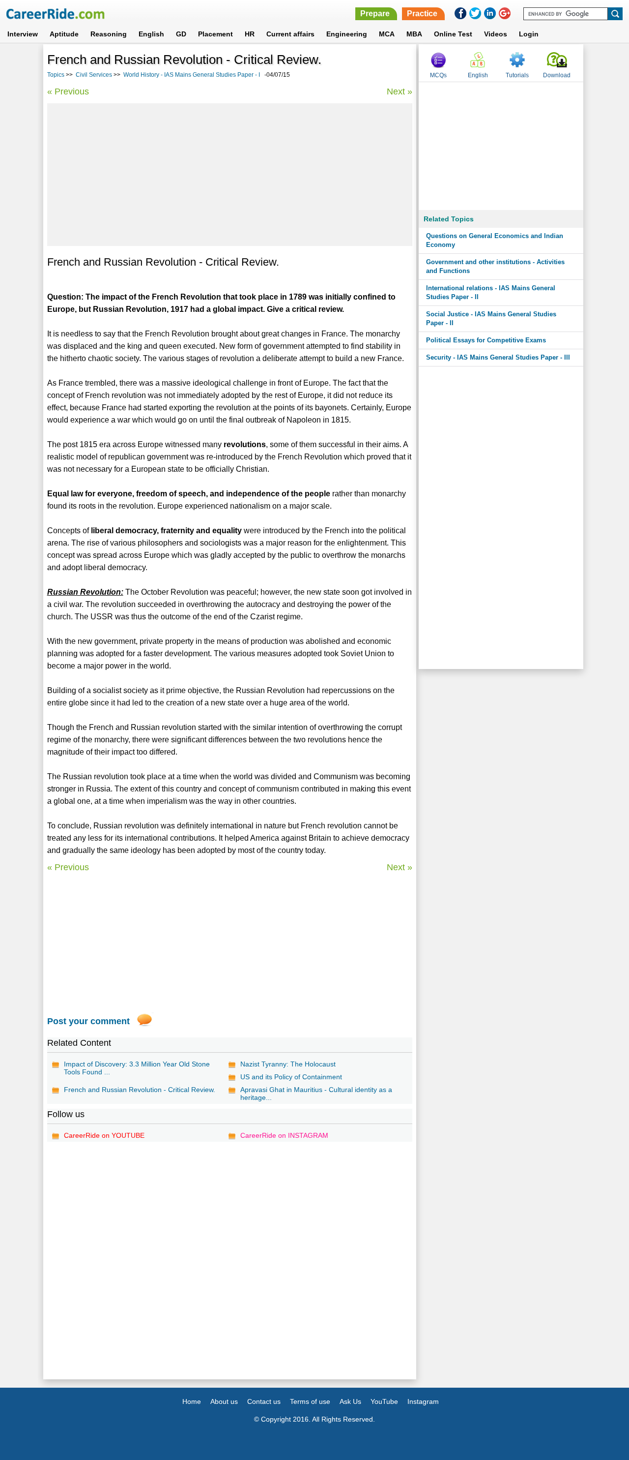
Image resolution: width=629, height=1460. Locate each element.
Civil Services (94, 74)
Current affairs (290, 34)
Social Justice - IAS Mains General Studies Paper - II (491, 318)
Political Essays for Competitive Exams (486, 340)
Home (191, 1401)
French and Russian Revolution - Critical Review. (139, 1090)
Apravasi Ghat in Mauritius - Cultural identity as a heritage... (316, 1093)
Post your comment (88, 1021)
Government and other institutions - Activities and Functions (495, 266)
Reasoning (108, 34)
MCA (387, 34)
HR (250, 34)
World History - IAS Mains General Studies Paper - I (191, 74)
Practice (422, 13)
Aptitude (64, 34)
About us (224, 1401)
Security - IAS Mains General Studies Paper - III (498, 357)
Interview (22, 34)
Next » (399, 91)
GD (181, 34)
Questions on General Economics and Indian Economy (494, 240)
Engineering (346, 34)
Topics (55, 74)
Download (557, 75)
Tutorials (517, 75)
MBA (414, 34)
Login (529, 34)
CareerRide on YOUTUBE (104, 1135)
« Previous (68, 91)
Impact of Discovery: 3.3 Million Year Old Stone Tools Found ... (137, 1068)
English (151, 34)
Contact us (264, 1401)
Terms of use (310, 1401)
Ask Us (350, 1401)
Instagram (423, 1401)
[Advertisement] (230, 174)
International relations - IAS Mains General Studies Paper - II (490, 292)
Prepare (375, 13)
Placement (215, 34)
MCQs (438, 75)
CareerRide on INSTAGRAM (284, 1135)
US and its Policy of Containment (291, 1077)
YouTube (384, 1401)
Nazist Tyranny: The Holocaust (288, 1064)
